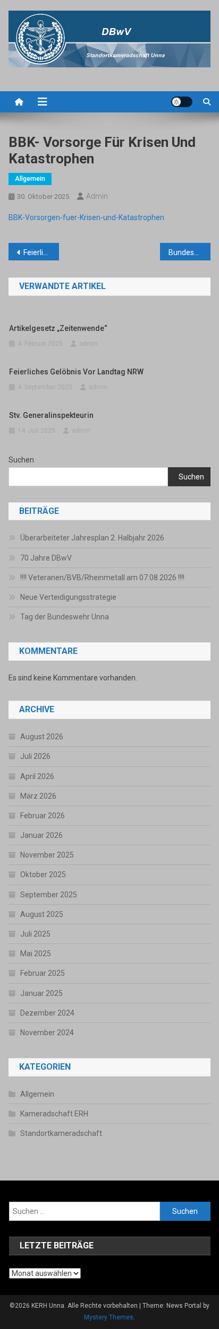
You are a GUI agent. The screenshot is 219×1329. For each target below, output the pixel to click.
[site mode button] (181, 102)
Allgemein (30, 178)
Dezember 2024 (47, 1013)
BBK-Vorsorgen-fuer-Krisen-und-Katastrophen (86, 217)
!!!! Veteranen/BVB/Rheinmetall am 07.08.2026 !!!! (102, 577)
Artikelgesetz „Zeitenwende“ (58, 328)
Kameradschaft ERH (54, 1113)
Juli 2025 (35, 934)
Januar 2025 (41, 993)
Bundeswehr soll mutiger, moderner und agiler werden (189, 252)
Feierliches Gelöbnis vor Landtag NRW (41, 252)
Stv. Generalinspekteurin (51, 415)
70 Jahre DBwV (46, 558)
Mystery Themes (108, 1317)
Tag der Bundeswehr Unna (64, 617)
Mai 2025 (35, 953)
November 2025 (47, 855)
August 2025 (41, 914)
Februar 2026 (42, 815)
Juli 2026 (35, 756)
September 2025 (48, 894)
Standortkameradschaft (61, 1133)
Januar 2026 (41, 835)
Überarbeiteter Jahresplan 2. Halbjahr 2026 (92, 538)
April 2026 (37, 776)
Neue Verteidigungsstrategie (68, 597)
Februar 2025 (42, 973)
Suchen (21, 460)
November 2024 (47, 1032)
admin (97, 196)
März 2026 (38, 796)
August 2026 (41, 736)
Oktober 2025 (43, 874)
